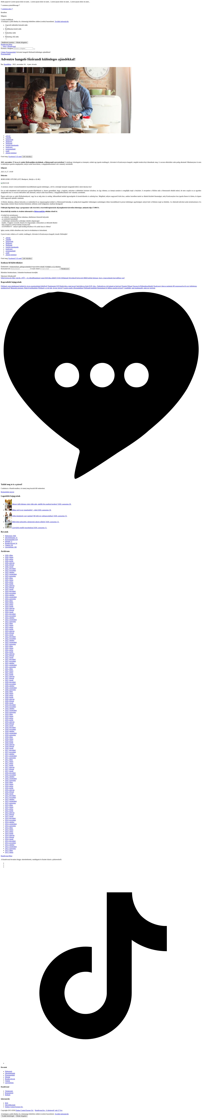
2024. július (9, 601)
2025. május (9, 582)
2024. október (9, 595)
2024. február (9, 610)
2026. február (9, 565)
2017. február (9, 769)
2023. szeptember (11, 620)
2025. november (10, 570)
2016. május (9, 786)
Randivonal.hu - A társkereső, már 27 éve (48, 1110)
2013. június (9, 852)
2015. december (10, 795)
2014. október (9, 822)
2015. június (9, 807)
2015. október (9, 799)
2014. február (9, 837)
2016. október (9, 777)
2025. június (9, 580)
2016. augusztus (10, 780)
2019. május (9, 718)
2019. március (9, 722)
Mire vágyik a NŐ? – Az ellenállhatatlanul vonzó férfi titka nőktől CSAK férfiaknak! (35, 278)
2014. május (9, 831)
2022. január (9, 657)
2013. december (10, 841)
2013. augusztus (10, 848)
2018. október (9, 731)
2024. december (10, 591)
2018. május (9, 741)
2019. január (9, 725)
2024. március (9, 608)
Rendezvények (11, 543)
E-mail (19, 156)
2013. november (10, 843)
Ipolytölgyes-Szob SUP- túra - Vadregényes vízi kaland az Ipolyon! (98, 286)
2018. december (10, 727)
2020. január (9, 703)
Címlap (3, 52)
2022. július (9, 646)
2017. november (10, 752)
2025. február (9, 587)
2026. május (9, 559)
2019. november (10, 707)
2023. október (9, 618)
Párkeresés (10, 536)
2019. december (10, 705)
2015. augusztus (10, 803)
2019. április (9, 720)
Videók (9, 545)
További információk (62, 21)
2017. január (9, 771)
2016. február (9, 792)
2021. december (10, 659)
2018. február (9, 746)
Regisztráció (9, 1093)
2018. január (9, 748)
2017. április (9, 765)
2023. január (9, 635)
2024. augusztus (10, 599)
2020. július (9, 691)
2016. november (10, 775)
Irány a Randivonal (9, 46)
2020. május (9, 695)
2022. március (9, 654)
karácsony (9, 147)
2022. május (9, 650)
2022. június (9, 648)
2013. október (9, 845)
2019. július (9, 714)
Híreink (8, 541)
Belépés (7, 1095)
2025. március (9, 585)
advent (7, 136)
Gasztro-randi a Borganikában (73, 288)
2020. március (9, 699)
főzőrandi (8, 143)
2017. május (9, 763)
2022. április (9, 652)
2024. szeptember (11, 597)
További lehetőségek (8, 1116)
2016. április (9, 788)
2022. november (10, 638)
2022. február (9, 655)
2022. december (10, 637)
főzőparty (8, 141)
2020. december (10, 682)
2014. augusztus (10, 826)
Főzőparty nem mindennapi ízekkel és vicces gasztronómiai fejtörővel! (24, 286)
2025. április (9, 584)
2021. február (9, 678)
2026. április (9, 561)
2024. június (9, 603)
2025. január (9, 589)
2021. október (9, 663)
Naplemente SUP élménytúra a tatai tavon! (62, 286)
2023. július (9, 623)
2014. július (9, 828)
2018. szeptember (11, 733)
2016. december (10, 773)
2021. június (9, 671)
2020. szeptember (11, 688)
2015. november (10, 797)
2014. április (9, 833)
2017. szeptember (11, 756)
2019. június (9, 716)
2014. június (9, 830)
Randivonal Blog (6, 856)
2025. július (9, 578)
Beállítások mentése (8, 42)
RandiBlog (7, 64)
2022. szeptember (11, 642)
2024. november (10, 593)
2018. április (9, 743)
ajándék (8, 138)
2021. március (9, 676)
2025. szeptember (11, 574)
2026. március (9, 563)
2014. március (9, 835)
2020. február (9, 701)
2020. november (10, 684)
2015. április (9, 811)
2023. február (9, 633)
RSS (6, 1103)
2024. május (9, 604)
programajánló (10, 149)
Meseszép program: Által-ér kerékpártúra (24, 288)
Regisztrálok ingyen (7, 492)
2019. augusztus (10, 712)
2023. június (9, 625)
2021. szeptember (11, 665)
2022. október (9, 640)
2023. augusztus (10, 621)
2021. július (9, 669)
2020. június (9, 693)
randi (7, 151)
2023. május (9, 627)
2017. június (9, 761)
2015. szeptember (11, 801)
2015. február (9, 814)
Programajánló (11, 52)
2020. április (9, 697)
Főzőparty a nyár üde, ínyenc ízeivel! (50, 288)
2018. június (9, 739)
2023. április (9, 629)
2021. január (9, 680)
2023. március (9, 631)
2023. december (10, 614)
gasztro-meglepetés (12, 145)
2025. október (9, 572)
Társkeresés (9, 1091)
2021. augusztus (10, 667)
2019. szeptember (11, 710)
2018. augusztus (10, 735)
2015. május (9, 809)
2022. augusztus (10, 644)
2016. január (9, 794)
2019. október (9, 708)
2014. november (10, 820)
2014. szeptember (11, 824)
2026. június (9, 557)
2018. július (9, 737)
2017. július (9, 760)
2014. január (9, 839)
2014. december (10, 818)
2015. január (9, 816)
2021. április (9, 674)
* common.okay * (7, 9)
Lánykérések (11, 547)
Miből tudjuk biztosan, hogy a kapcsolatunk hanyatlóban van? (97, 278)
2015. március (9, 813)
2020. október (9, 686)
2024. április (9, 606)
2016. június (9, 784)
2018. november (10, 729)
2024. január (9, 612)
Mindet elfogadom (21, 42)
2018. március (9, 744)
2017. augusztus (10, 758)
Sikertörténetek (11, 538)
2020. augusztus (10, 690)
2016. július (9, 782)
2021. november (10, 661)
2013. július (9, 850)
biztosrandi (9, 140)
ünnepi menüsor (11, 153)
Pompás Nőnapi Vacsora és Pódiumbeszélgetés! (137, 286)
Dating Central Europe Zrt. (14, 1107)
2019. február (9, 724)
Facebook (11, 156)
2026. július (9, 555)
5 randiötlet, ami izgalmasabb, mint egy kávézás (139, 288)
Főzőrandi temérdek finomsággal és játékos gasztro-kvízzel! (103, 288)
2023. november (10, 616)
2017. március (9, 767)
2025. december (10, 568)
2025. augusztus (10, 576)
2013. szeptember (11, 847)
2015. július (9, 805)
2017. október (9, 754)
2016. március (9, 790)
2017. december (10, 750)
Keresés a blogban (7, 48)
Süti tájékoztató (10, 1105)
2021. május (9, 673)
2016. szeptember (11, 778)
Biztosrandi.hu (39, 211)
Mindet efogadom (21, 1116)
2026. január (9, 567)
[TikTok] (103, 1063)
